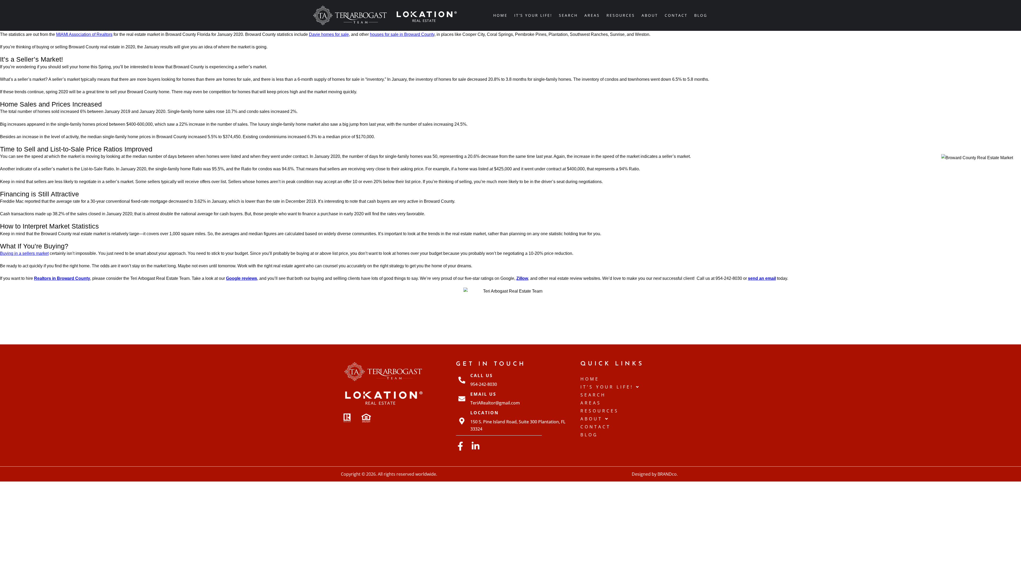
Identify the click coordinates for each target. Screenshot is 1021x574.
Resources (620, 15)
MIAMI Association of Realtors (84, 34)
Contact (676, 15)
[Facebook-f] (460, 446)
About (650, 15)
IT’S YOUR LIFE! (533, 15)
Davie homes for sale (329, 34)
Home (500, 15)
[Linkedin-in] (475, 446)
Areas (592, 15)
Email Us (483, 394)
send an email (762, 278)
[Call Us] (462, 380)
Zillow (522, 278)
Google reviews (241, 278)
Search (568, 15)
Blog (700, 15)
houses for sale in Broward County (402, 34)
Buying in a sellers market (24, 253)
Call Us (481, 375)
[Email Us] (462, 398)
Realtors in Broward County (62, 278)
